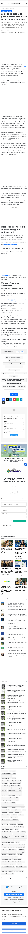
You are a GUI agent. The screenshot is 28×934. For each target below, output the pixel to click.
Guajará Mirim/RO (9, 829)
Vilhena (24, 66)
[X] (7, 399)
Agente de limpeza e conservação (9, 778)
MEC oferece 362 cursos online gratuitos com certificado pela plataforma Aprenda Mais (17, 628)
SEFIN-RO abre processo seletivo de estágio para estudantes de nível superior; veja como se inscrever (16, 649)
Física (3, 829)
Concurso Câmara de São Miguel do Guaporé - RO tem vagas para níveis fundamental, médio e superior (16, 605)
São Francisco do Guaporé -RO (8, 866)
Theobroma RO (5, 868)
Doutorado (18, 809)
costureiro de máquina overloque (14, 364)
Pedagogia (22, 852)
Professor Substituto (6, 861)
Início (3, 8)
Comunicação (15, 800)
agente (14, 773)
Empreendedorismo (6, 814)
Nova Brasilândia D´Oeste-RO (8, 847)
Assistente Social (5, 785)
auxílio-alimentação (17, 788)
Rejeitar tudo (14, 931)
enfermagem (14, 814)
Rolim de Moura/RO (12, 864)
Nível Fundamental (13, 849)
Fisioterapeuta (5, 824)
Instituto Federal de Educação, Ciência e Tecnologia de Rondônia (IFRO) (14, 379)
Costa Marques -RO (13, 807)
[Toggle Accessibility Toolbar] (25, 464)
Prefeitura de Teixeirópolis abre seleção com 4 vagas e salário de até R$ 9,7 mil (21, 571)
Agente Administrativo (6, 775)
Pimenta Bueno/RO (12, 854)
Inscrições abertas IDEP (6, 834)
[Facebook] (3, 399)
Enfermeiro (21, 814)
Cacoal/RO (19, 790)
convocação (4, 807)
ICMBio (16, 829)
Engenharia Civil (5, 817)
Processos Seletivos (9, 8)
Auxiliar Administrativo (6, 788)
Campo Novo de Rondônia (16, 792)
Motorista (17, 842)
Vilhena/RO (21, 386)
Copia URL (14, 394)
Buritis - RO (4, 790)
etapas (11, 821)
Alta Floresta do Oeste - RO (7, 780)
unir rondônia (4, 873)
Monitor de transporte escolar (8, 842)
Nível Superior (21, 849)
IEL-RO (17, 831)
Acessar (25, 498)
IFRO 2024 (14, 376)
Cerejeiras (19, 795)
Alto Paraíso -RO (18, 780)
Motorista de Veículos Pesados (8, 844)
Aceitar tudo (14, 923)
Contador (22, 805)
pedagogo (4, 854)
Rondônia (19, 864)
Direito (13, 809)
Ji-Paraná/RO (10, 839)
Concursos (13, 802)
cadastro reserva (5, 792)
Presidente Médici (13, 856)
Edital (23, 809)
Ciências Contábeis (14, 797)
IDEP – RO (12, 831)
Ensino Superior (14, 370)
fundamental (20, 824)
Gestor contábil (21, 373)
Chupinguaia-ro (5, 797)
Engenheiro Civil (13, 817)
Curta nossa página (7, 878)
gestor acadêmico (8, 373)
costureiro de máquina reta (14, 367)
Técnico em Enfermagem (7, 871)
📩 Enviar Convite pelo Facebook (13, 894)
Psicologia (14, 861)
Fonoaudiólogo (13, 824)
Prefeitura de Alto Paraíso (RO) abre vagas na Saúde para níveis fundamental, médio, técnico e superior (6, 589)
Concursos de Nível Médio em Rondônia (10, 805)
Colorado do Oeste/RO (6, 800)
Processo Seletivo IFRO (14, 383)
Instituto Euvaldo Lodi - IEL (18, 834)
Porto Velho (20, 854)
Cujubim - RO (21, 807)
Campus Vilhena (14, 360)
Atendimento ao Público (15, 785)
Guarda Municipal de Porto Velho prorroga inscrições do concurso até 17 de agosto (7, 570)
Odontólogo (4, 852)
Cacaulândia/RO (11, 790)
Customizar (14, 927)
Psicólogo (4, 864)
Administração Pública (6, 773)
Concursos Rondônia (6, 30)
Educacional (4, 812)
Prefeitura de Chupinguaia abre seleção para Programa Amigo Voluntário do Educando (17, 655)
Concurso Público (5, 802)
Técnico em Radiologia (18, 871)
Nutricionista (4, 849)
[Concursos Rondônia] (14, 3)
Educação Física (18, 812)
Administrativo (5, 771)
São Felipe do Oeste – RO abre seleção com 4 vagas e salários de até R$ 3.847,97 (7, 550)
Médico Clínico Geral (20, 844)
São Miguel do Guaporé (21, 866)
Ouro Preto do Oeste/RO (13, 852)
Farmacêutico (18, 821)
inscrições (23, 831)
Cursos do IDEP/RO (6, 809)
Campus (3, 795)
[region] (14, 921)
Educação (11, 812)
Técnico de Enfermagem (15, 868)
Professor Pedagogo (17, 859)
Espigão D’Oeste (5, 821)
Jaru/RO (3, 839)
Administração (12, 771)
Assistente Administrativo (14, 357)
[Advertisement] (14, 49)
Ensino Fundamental (6, 819)
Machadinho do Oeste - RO (20, 839)
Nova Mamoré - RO (20, 847)
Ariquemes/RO (5, 783)
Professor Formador (9, 386)
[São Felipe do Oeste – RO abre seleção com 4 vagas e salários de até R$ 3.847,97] (7, 543)
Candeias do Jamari (11, 795)
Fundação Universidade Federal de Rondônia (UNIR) (12, 826)
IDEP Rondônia (5, 831)
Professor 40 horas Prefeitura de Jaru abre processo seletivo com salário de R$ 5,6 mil (21, 588)
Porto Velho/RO (5, 856)
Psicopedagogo (21, 861)
